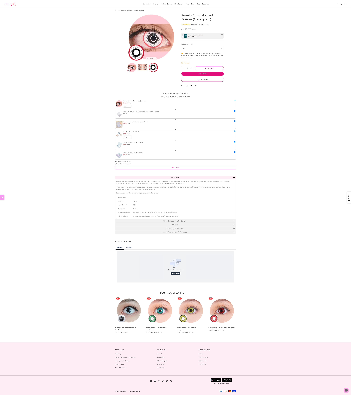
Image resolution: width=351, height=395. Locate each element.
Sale (198, 4)
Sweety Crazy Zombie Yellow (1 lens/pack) (187, 329)
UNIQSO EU (202, 364)
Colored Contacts (166, 4)
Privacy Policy (119, 364)
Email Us (159, 354)
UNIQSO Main (203, 357)
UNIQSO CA (123, 391)
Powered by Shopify (134, 391)
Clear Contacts (178, 4)
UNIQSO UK (202, 361)
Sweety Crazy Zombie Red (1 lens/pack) (221, 328)
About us (201, 354)
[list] (151, 37)
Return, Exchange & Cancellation (125, 357)
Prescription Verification (122, 361)
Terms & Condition (120, 368)
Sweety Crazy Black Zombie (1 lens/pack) (125, 329)
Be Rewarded (161, 364)
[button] (175, 177)
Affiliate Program (162, 361)
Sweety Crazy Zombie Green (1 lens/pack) (156, 329)
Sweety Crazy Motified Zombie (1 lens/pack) (132, 10)
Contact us (205, 4)
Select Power (187, 44)
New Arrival (147, 4)
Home (116, 10)
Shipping (118, 354)
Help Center (160, 368)
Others (193, 4)
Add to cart (209, 68)
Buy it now (202, 74)
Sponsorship (160, 357)
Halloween (156, 4)
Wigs (187, 4)
